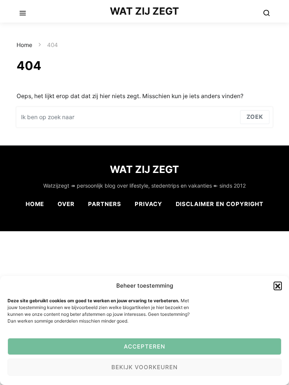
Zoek (254, 116)
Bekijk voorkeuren (144, 367)
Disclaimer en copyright (220, 204)
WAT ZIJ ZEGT (144, 11)
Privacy (148, 204)
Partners (104, 204)
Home (24, 45)
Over (66, 204)
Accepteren (144, 346)
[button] (277, 286)
